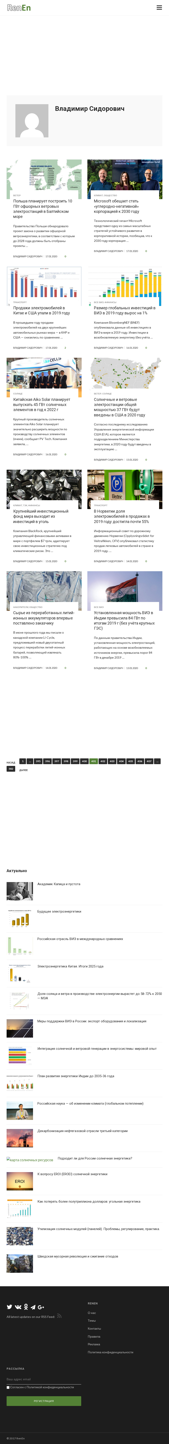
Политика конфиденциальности (110, 1352)
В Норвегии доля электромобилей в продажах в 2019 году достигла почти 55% (122, 516)
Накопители (20, 607)
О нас (92, 1313)
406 (140, 761)
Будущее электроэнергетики (59, 911)
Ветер (17, 195)
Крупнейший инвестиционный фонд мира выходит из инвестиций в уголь (40, 516)
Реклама (94, 1344)
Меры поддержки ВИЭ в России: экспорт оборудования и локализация (91, 1021)
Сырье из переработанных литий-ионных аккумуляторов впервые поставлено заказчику (44, 617)
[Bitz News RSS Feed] (59, 1317)
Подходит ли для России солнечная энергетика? (95, 1158)
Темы (92, 1320)
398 (66, 761)
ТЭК (25, 505)
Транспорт (20, 302)
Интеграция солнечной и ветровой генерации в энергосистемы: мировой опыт (97, 1049)
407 (149, 761)
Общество (110, 195)
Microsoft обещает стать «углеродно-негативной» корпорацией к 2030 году (116, 206)
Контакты (94, 1328)
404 (121, 761)
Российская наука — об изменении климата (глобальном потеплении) (90, 1104)
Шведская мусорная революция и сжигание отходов (77, 1256)
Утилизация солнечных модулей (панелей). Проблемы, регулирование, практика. (98, 1229)
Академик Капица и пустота (58, 884)
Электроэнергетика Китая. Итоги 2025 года (70, 966)
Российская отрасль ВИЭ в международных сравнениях (80, 939)
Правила (94, 1336)
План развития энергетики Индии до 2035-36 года (75, 1076)
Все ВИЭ (99, 302)
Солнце (18, 393)
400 (84, 761)
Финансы (110, 302)
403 (112, 761)
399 (75, 761)
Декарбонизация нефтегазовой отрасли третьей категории (82, 1131)
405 (130, 761)
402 (103, 761)
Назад (11, 762)
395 (38, 761)
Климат (98, 195)
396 (47, 761)
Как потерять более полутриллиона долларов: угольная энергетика (88, 1202)
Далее (23, 770)
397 (56, 761)
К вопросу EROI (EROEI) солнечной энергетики (72, 1174)
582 (11, 768)
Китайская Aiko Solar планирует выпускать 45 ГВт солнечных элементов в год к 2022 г (41, 404)
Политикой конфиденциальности (50, 1387)
